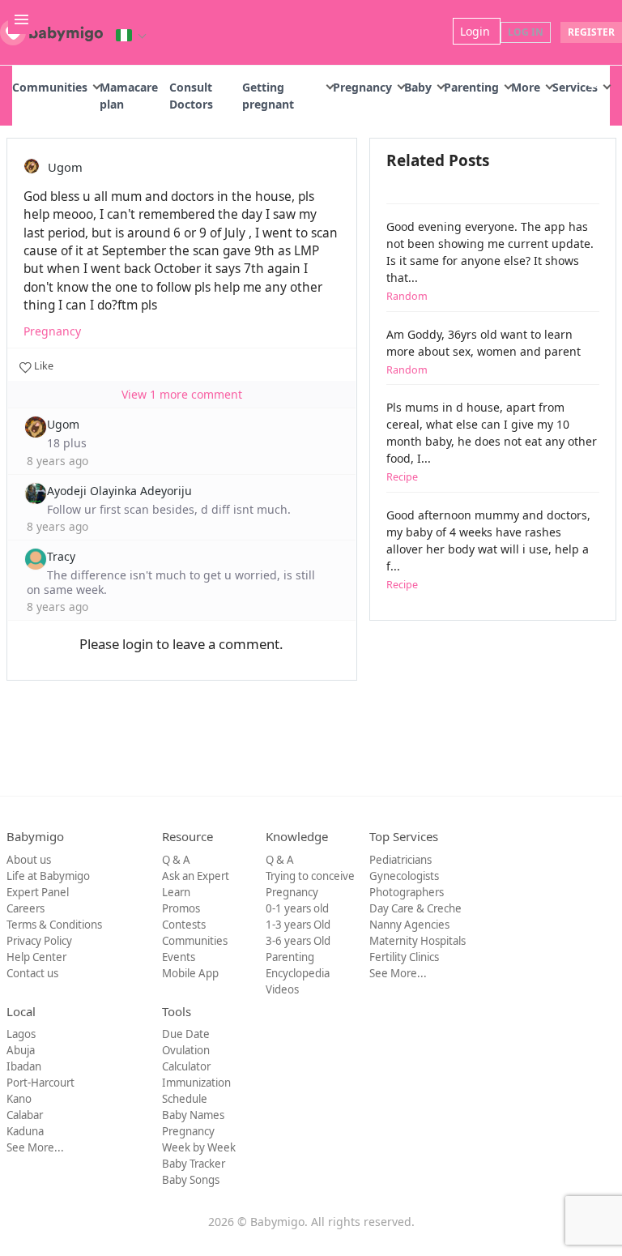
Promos (181, 908)
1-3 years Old (298, 924)
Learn (176, 892)
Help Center (36, 957)
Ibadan (23, 1066)
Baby (418, 87)
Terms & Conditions (54, 924)
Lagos (21, 1034)
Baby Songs (190, 1180)
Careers (25, 908)
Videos (282, 989)
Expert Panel (37, 892)
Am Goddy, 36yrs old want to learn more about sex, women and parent (483, 352)
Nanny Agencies (409, 924)
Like (42, 366)
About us (28, 859)
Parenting (471, 87)
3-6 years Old (298, 940)
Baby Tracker (193, 1163)
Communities (49, 87)
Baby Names (193, 1115)
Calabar (24, 1115)
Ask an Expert (195, 876)
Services (575, 87)
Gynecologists (404, 876)
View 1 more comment (181, 394)
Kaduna (25, 1131)
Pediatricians (400, 859)
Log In (525, 32)
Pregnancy (362, 87)
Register (591, 32)
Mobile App (190, 973)
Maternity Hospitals (417, 940)
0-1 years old (297, 908)
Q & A (176, 859)
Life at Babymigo (48, 876)
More (525, 87)
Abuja (20, 1050)
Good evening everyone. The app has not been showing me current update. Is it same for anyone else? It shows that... (490, 261)
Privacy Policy (39, 940)
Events (178, 957)
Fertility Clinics (404, 957)
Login (476, 31)
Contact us (32, 973)
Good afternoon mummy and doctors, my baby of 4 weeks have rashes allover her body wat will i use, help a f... (488, 549)
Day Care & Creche (415, 908)
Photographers (406, 892)
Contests (184, 924)
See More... (398, 973)
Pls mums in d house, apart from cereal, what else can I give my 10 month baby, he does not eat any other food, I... (491, 441)
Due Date (186, 1034)
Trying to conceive (310, 876)
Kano (19, 1099)
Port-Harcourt (40, 1082)
